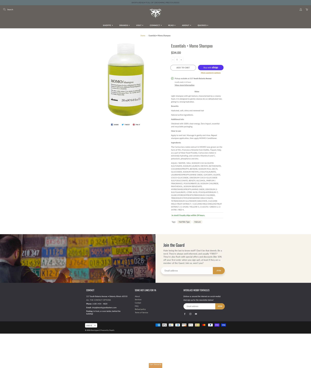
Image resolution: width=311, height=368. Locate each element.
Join (218, 271)
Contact (138, 303)
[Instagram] (190, 314)
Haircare (197, 222)
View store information (184, 85)
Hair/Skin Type (184, 222)
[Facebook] (185, 314)
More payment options (211, 72)
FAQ (136, 306)
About (186, 25)
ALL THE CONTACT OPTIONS (98, 300)
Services (138, 299)
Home (143, 36)
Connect (155, 25)
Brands (124, 25)
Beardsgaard (95, 330)
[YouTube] (196, 314)
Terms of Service (141, 312)
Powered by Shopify (107, 330)
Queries (202, 25)
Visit (139, 25)
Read (171, 25)
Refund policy (140, 309)
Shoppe (107, 25)
